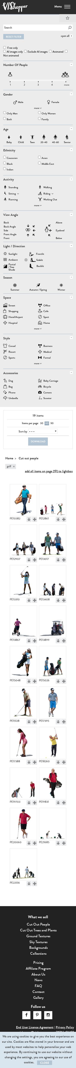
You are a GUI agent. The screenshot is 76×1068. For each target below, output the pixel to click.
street (12, 305)
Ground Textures (38, 936)
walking (47, 187)
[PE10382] (23, 500)
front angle (10, 234)
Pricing (38, 962)
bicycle (47, 387)
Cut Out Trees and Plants (38, 930)
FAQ (38, 985)
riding (46, 193)
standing (13, 187)
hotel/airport (16, 317)
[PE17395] (52, 702)
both (9, 119)
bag (11, 387)
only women (49, 113)
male (20, 102)
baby (9, 137)
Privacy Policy (65, 1027)
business (47, 346)
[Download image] (29, 519)
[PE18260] (52, 743)
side (6, 230)
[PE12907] (23, 540)
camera (47, 392)
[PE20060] (23, 824)
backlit (40, 266)
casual (12, 346)
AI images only (15, 52)
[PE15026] (52, 662)
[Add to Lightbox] (34, 519)
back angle (10, 226)
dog (11, 381)
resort (12, 352)
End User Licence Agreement (35, 1027)
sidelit (39, 260)
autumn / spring (38, 285)
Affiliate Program (38, 968)
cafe (45, 311)
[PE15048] (23, 662)
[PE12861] (52, 500)
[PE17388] (23, 743)
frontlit (40, 254)
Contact (38, 991)
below (59, 238)
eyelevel (60, 230)
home (46, 323)
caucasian (12, 158)
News (38, 980)
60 (46, 423)
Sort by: (23, 432)
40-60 (55, 137)
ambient (13, 260)
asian (45, 158)
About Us (38, 974)
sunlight (13, 254)
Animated (57, 52)
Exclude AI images (38, 52)
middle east (48, 164)
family (45, 119)
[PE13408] (52, 581)
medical (47, 352)
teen (32, 137)
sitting (12, 193)
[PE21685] (52, 824)
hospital (13, 323)
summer (15, 285)
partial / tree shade (12, 265)
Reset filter (13, 37)
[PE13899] (52, 621)
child (21, 137)
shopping (13, 311)
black (10, 164)
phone (12, 392)
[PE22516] (23, 864)
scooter (47, 398)
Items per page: (30, 423)
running (13, 199)
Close (44, 1063)
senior (67, 137)
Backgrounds (38, 947)
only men (12, 113)
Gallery (38, 997)
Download (38, 441)
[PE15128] (23, 702)
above (59, 222)
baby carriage (50, 381)
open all (65, 36)
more (36, 108)
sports (12, 358)
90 (52, 423)
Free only (12, 48)
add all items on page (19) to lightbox (49, 471)
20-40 (44, 137)
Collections (38, 953)
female (55, 102)
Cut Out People (38, 924)
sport (46, 317)
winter (61, 285)
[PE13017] (52, 540)
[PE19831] (52, 783)
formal (47, 358)
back (6, 222)
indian (10, 169)
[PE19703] (23, 783)
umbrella (13, 398)
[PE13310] (23, 581)
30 (41, 423)
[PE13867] (23, 621)
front (7, 238)
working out (50, 199)
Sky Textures (38, 942)
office (46, 305)
